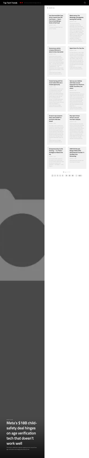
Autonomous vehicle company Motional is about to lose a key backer (56, 50)
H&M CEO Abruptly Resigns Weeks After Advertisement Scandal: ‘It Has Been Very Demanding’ (77, 152)
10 (66, 175)
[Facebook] (20, 2)
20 (69, 175)
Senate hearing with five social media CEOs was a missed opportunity (55, 82)
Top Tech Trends (10, 3)
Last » (80, 175)
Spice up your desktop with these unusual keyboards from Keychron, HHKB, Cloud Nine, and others (77, 84)
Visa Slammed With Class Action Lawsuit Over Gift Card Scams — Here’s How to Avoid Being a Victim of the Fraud (56, 19)
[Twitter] (22, 2)
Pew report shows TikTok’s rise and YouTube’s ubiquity (75, 117)
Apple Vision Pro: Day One (77, 48)
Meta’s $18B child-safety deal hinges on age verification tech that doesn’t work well (22, 433)
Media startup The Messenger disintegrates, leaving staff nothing (77, 17)
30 (72, 175)
